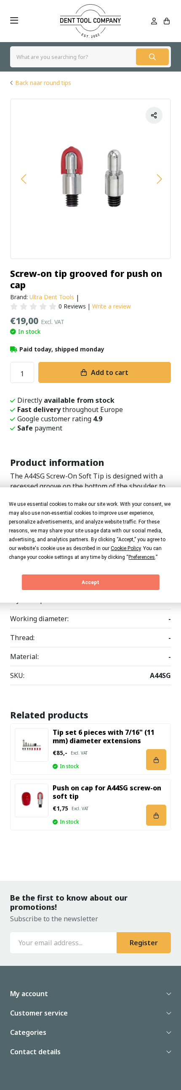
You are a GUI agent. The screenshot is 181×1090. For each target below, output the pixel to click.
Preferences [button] (141, 557)
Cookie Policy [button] (126, 548)
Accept (90, 582)
